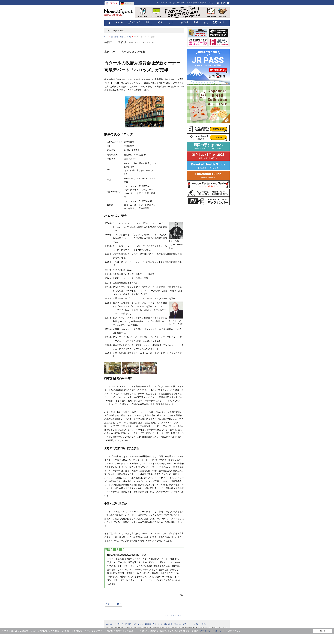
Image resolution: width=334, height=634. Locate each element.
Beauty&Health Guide (208, 165)
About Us (177, 624)
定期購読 (201, 3)
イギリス (111, 2)
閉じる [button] (323, 631)
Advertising (209, 3)
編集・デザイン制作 (183, 3)
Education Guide (208, 175)
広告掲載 (194, 3)
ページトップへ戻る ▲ (174, 615)
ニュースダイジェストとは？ (166, 3)
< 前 (108, 604)
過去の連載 (114, 37)
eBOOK (117, 624)
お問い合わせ (138, 624)
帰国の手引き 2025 (208, 146)
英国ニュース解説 (126, 37)
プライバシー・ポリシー (212, 631)
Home (106, 37)
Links (204, 624)
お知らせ (109, 624)
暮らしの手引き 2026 (208, 156)
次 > (119, 604)
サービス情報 (127, 624)
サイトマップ (157, 624)
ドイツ (126, 2)
